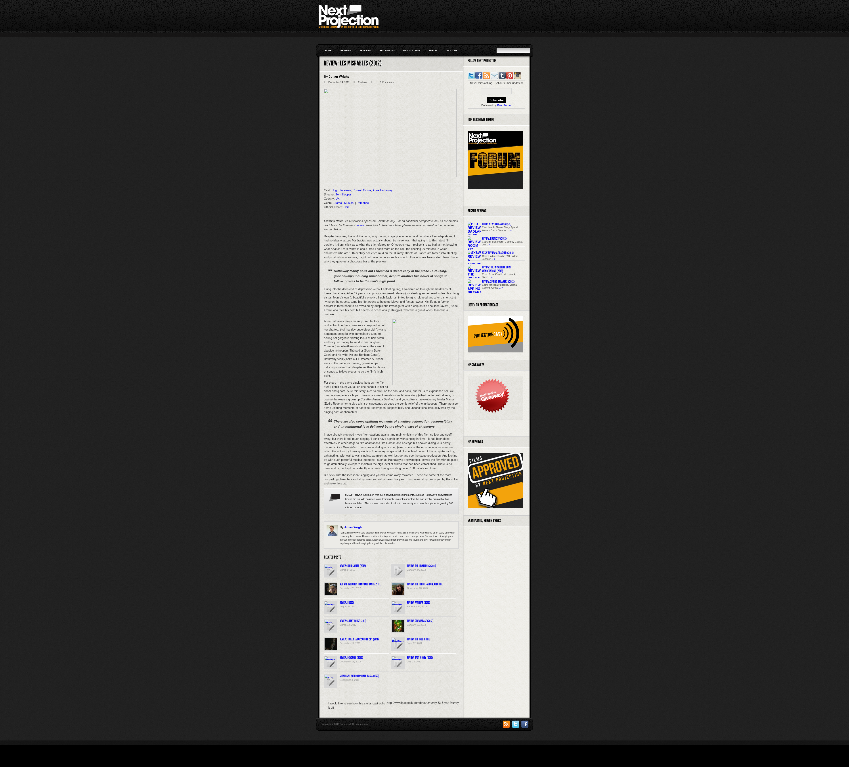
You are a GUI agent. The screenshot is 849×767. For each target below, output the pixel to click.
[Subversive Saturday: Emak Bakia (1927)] (332, 678)
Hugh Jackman (341, 190)
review (360, 225)
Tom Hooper (343, 194)
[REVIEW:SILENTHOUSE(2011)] (353, 620)
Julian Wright (339, 76)
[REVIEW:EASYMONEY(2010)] (420, 657)
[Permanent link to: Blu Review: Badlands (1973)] (496, 224)
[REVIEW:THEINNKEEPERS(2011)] (421, 565)
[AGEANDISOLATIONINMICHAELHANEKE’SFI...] (360, 584)
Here (347, 207)
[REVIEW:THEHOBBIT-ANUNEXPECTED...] (425, 584)
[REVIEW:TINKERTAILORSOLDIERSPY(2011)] (359, 639)
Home (328, 50)
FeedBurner (504, 105)
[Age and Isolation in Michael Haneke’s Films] (331, 594)
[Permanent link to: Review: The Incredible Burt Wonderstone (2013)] (496, 269)
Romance (363, 203)
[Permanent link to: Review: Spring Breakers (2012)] (498, 281)
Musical (349, 203)
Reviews (345, 50)
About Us (451, 50)
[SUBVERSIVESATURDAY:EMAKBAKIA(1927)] (359, 675)
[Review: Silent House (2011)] (331, 623)
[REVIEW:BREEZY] (347, 602)
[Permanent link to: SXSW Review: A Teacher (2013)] (498, 252)
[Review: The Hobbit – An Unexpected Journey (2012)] (398, 594)
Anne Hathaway (383, 190)
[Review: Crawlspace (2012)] (398, 631)
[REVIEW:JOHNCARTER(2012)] (353, 565)
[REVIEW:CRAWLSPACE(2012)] (420, 620)
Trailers (365, 50)
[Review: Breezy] (331, 604)
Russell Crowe (362, 190)
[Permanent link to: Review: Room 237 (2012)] (494, 238)
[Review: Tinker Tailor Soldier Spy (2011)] (331, 649)
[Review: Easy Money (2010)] (398, 660)
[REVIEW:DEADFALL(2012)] (351, 657)
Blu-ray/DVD (387, 50)
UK (338, 198)
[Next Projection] (369, 27)
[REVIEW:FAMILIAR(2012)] (418, 602)
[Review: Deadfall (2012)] (331, 660)
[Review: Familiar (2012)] (398, 604)
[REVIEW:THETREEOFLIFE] (418, 639)
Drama (337, 203)
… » (509, 230)
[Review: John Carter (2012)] (331, 568)
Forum (433, 50)
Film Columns (411, 50)
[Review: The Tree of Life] (398, 641)
